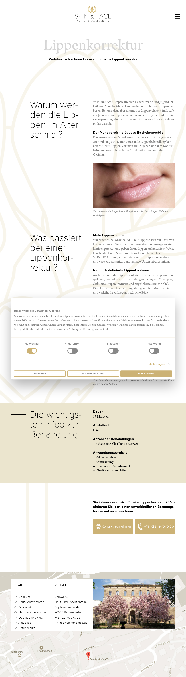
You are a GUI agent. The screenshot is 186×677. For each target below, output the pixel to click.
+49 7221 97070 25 (158, 526)
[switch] (72, 351)
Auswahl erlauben (93, 373)
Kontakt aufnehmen (117, 526)
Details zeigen (156, 364)
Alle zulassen (146, 373)
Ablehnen (40, 373)
